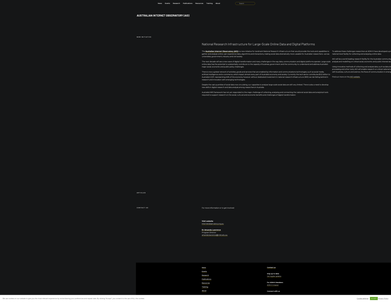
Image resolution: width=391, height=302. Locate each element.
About (218, 3)
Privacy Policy (383, 298)
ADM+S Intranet (273, 285)
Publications (187, 3)
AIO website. (355, 77)
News (160, 3)
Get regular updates (274, 276)
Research (176, 3)
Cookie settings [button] (362, 298)
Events (167, 3)
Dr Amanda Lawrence (211, 230)
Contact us (271, 267)
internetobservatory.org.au (213, 224)
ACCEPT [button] (374, 298)
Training (209, 3)
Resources (199, 3)
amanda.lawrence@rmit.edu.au (215, 235)
